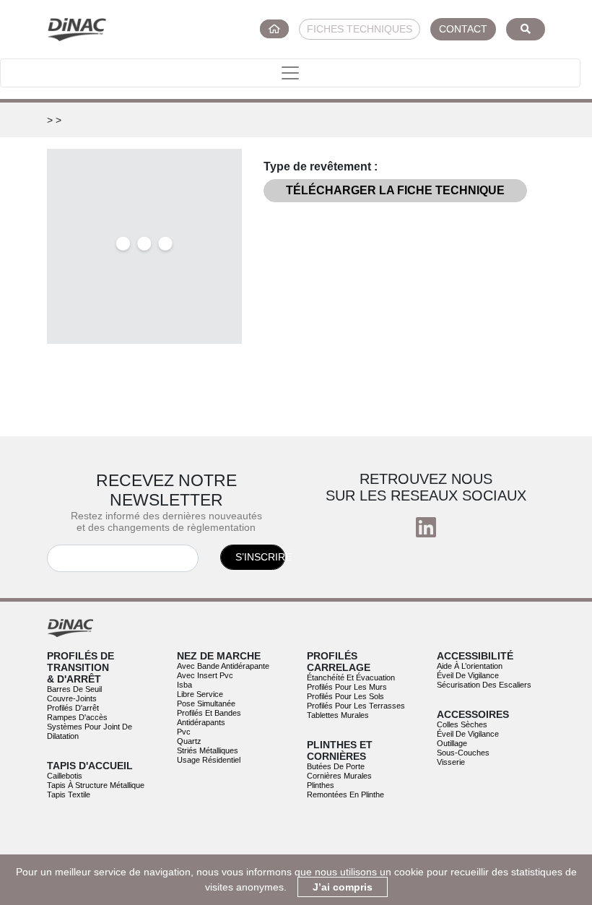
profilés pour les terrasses (356, 705)
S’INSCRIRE (260, 557)
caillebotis (64, 775)
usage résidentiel (208, 759)
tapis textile (68, 794)
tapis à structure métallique (95, 785)
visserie (451, 762)
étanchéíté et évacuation (351, 677)
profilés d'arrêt (73, 707)
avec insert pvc (205, 675)
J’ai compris (343, 887)
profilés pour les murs (347, 687)
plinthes (320, 785)
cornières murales (339, 775)
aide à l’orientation (469, 666)
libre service (200, 694)
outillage (452, 743)
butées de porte (336, 766)
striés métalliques (207, 750)
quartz (189, 741)
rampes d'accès (77, 717)
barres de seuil (74, 689)
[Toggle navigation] (290, 73)
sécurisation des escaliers (484, 684)
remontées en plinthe (345, 794)
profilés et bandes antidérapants (209, 718)
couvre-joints (72, 698)
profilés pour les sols (345, 696)
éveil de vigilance (468, 675)
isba (184, 684)
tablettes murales (338, 715)
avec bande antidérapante (223, 666)
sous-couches (463, 752)
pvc (184, 731)
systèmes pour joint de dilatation (89, 731)
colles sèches (462, 724)
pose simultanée (206, 703)
